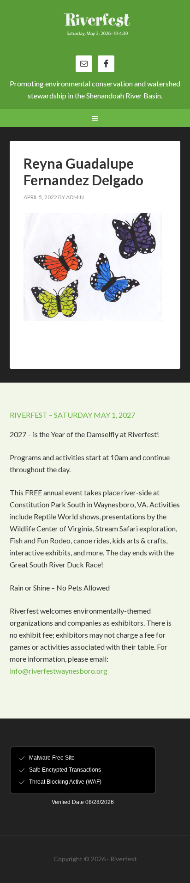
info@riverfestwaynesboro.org (58, 670)
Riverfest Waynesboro (95, 32)
